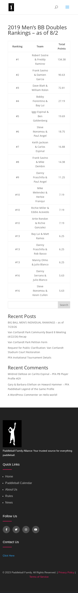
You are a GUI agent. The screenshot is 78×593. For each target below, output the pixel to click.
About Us (11, 489)
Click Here (9, 555)
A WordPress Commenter (23, 394)
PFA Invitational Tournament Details (29, 357)
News (9, 502)
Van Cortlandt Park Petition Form (27, 342)
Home (9, 476)
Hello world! (50, 394)
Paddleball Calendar (18, 483)
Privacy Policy (66, 572)
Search (64, 305)
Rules (9, 496)
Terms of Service (39, 576)
